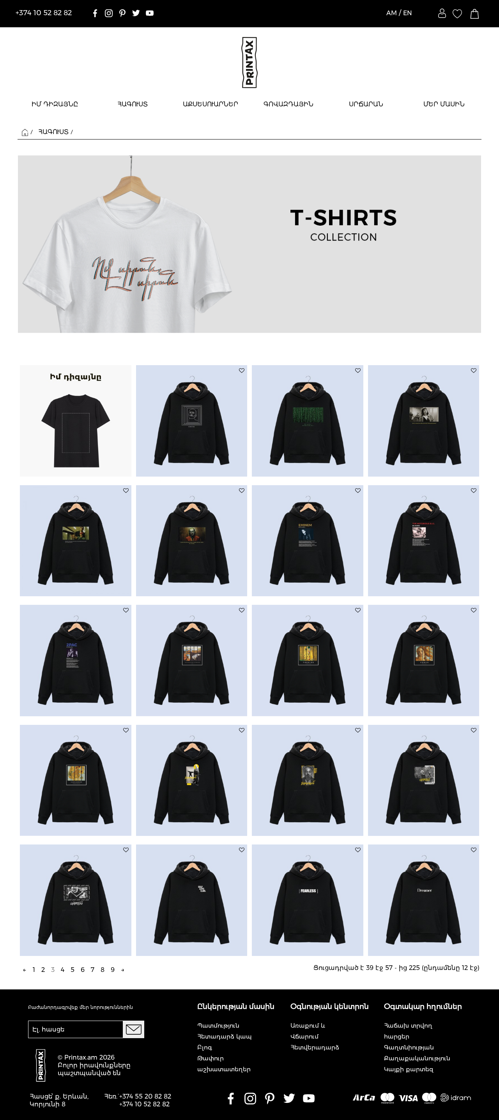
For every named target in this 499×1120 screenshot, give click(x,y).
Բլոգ (204, 1047)
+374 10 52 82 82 (144, 1104)
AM (391, 13)
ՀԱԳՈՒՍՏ (132, 104)
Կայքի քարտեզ (409, 1069)
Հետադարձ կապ (224, 1036)
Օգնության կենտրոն (329, 1006)
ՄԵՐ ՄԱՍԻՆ (444, 104)
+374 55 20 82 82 (145, 1096)
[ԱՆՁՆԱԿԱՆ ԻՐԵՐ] (442, 13)
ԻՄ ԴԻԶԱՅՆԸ (55, 104)
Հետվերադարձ (314, 1047)
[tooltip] (242, 370)
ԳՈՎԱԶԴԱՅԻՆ (288, 104)
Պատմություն (218, 1025)
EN (407, 13)
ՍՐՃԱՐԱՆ (366, 104)
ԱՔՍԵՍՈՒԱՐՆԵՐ (210, 104)
